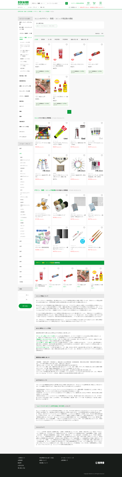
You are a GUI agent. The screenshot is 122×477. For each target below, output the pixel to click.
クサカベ (22, 182)
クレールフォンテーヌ (25, 193)
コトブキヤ (22, 214)
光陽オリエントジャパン (25, 206)
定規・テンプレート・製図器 (24, 55)
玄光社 (21, 199)
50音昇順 (57, 39)
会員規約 (20, 460)
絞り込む (25, 306)
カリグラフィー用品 (25, 71)
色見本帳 (22, 68)
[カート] (94, 3)
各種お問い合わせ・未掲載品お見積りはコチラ (91, 7)
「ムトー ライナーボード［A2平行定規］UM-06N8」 (50, 406)
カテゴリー (20, 7)
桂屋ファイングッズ (25, 160)
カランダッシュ (23, 165)
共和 (21, 179)
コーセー (22, 231)
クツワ (21, 184)
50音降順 (65, 39)
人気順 (36, 39)
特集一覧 (42, 7)
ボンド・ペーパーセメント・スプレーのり (25, 46)
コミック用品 (23, 61)
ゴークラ (22, 233)
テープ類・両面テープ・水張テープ (25, 51)
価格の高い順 (74, 39)
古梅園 (21, 222)
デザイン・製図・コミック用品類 (44, 190)
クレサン (22, 187)
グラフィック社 (23, 197)
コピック (22, 225)
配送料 (19, 463)
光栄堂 (21, 202)
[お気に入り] (88, 3)
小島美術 (22, 212)
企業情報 (63, 460)
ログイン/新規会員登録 (77, 3)
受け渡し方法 (21, 468)
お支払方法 (21, 465)
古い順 (49, 39)
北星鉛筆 (22, 168)
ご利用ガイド (73, 7)
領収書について (43, 463)
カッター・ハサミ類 (25, 42)
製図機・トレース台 (25, 58)
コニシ (36, 118)
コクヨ (21, 209)
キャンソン (22, 173)
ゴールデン (22, 236)
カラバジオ (22, 162)
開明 (21, 157)
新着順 (43, 39)
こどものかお (23, 217)
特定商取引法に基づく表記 (46, 457)
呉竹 (21, 190)
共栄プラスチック (24, 176)
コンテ (21, 228)
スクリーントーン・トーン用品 (25, 65)
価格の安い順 (84, 39)
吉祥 (21, 171)
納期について (43, 460)
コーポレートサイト (66, 457)
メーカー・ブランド (32, 7)
